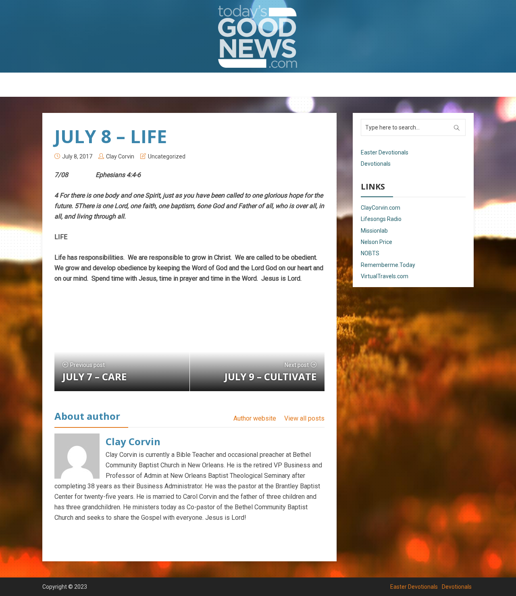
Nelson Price (376, 242)
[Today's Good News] (258, 36)
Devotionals (280, 85)
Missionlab (374, 230)
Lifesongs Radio (381, 219)
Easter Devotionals (226, 85)
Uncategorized (166, 156)
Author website (254, 418)
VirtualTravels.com (384, 276)
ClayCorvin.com (380, 207)
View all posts (304, 418)
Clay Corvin (120, 156)
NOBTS (370, 253)
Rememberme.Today (388, 265)
